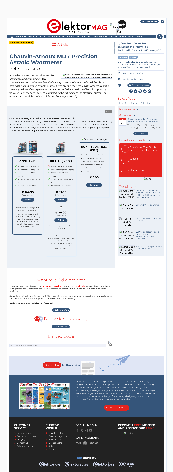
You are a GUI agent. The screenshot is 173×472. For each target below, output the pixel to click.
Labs (112, 37)
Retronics (123, 57)
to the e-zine (62, 365)
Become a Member (149, 21)
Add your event (141, 133)
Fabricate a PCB (62, 310)
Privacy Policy (24, 433)
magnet (133, 57)
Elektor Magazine (57, 436)
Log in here (37, 130)
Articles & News (53, 37)
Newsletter (126, 37)
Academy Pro (99, 37)
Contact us (22, 442)
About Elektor (55, 433)
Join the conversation (140, 85)
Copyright (22, 439)
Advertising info (25, 446)
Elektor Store (55, 442)
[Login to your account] (162, 21)
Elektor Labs (54, 439)
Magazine (33, 37)
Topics (20, 37)
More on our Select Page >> (137, 103)
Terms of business (26, 436)
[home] (12, 36)
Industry (71, 37)
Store (139, 37)
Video (84, 37)
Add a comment (62, 327)
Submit (52, 446)
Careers (52, 449)
